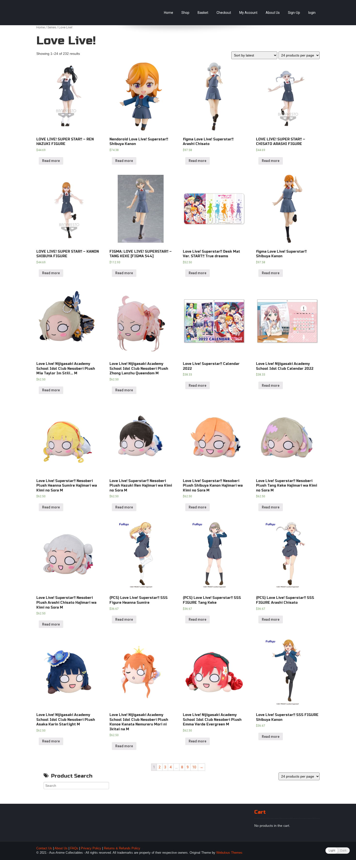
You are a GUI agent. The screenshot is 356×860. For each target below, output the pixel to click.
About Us (273, 13)
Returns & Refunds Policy (122, 848)
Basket (203, 13)
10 (194, 767)
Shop (185, 13)
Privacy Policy (91, 848)
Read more (51, 161)
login (312, 13)
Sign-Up (294, 13)
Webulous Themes (229, 852)
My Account (248, 13)
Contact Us (44, 848)
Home (168, 13)
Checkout (224, 13)
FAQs (74, 848)
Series (51, 27)
